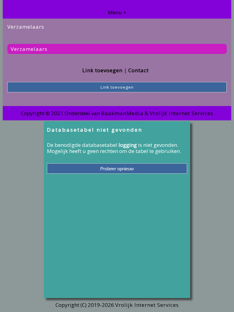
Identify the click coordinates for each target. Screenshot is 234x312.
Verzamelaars (29, 48)
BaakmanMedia (122, 113)
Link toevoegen (102, 70)
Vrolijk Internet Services (181, 113)
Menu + (117, 12)
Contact (138, 70)
